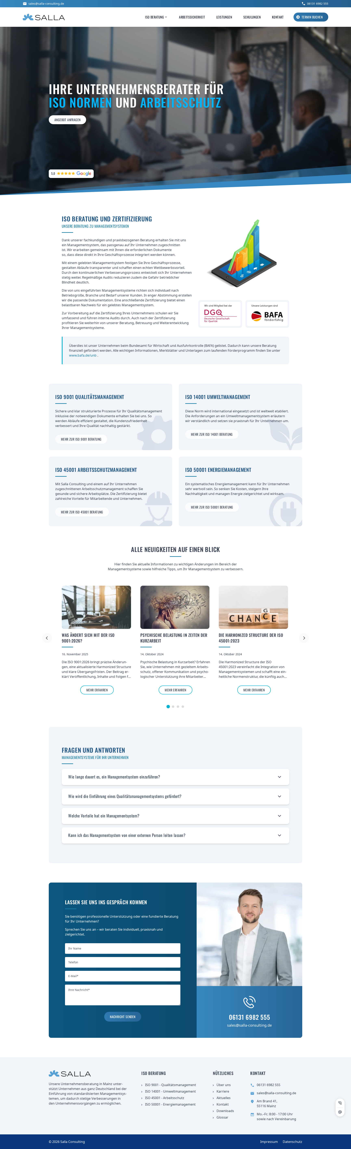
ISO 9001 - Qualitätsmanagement (170, 1085)
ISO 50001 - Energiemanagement (170, 1104)
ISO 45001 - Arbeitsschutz (164, 1098)
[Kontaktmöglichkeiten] (340, 1112)
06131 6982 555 (317, 3)
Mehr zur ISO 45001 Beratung (82, 512)
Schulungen (252, 17)
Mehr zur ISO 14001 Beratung (212, 434)
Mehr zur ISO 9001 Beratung (81, 439)
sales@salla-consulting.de (46, 3)
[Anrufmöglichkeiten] (340, 1102)
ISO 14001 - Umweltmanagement (170, 1091)
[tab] (168, 706)
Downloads (225, 1111)
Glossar (222, 1117)
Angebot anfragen (67, 119)
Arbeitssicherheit (192, 17)
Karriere (223, 1091)
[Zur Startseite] (44, 17)
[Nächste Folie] (304, 638)
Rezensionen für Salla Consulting (68, 171)
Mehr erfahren (97, 690)
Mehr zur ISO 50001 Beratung (212, 507)
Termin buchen (312, 17)
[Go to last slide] (47, 638)
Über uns (224, 1085)
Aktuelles (224, 1098)
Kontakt (278, 17)
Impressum (269, 1141)
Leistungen (224, 17)
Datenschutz (292, 1141)
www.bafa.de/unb (83, 355)
